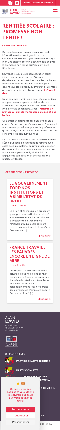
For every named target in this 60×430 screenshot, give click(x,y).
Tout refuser (20, 415)
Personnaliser (20, 422)
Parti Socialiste (27, 370)
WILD (49, 423)
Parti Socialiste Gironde (33, 361)
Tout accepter (20, 409)
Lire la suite (44, 236)
